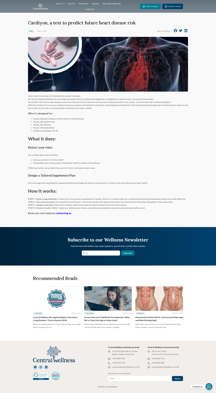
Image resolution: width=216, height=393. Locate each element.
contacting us (63, 213)
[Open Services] (64, 3)
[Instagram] (40, 367)
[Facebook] (35, 367)
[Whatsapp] (209, 386)
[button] (175, 30)
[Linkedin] (46, 367)
